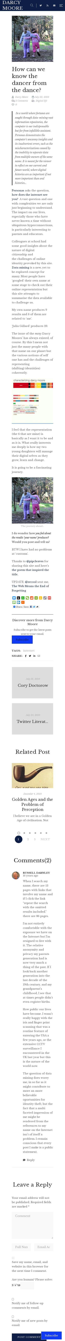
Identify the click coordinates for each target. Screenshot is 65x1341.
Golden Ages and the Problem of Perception (32, 804)
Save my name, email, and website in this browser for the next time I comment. (30, 1266)
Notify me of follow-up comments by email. (27, 1305)
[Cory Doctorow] (32, 682)
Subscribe (22, 639)
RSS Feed (47, 5)
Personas (18, 190)
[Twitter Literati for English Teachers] (32, 719)
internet (29, 650)
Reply (30, 1160)
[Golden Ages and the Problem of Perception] (32, 775)
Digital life (41, 100)
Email (54, 5)
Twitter (41, 5)
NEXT (45, 839)
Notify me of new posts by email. (29, 1323)
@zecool (31, 581)
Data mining (20, 267)
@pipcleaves (35, 561)
